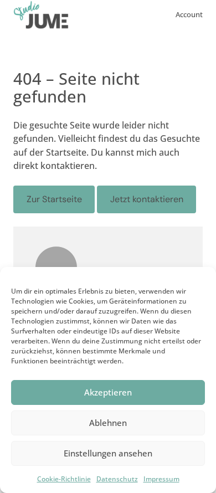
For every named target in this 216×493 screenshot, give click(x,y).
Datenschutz (117, 479)
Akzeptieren (108, 392)
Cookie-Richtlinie (64, 479)
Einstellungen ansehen (108, 453)
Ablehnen (108, 422)
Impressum (161, 479)
